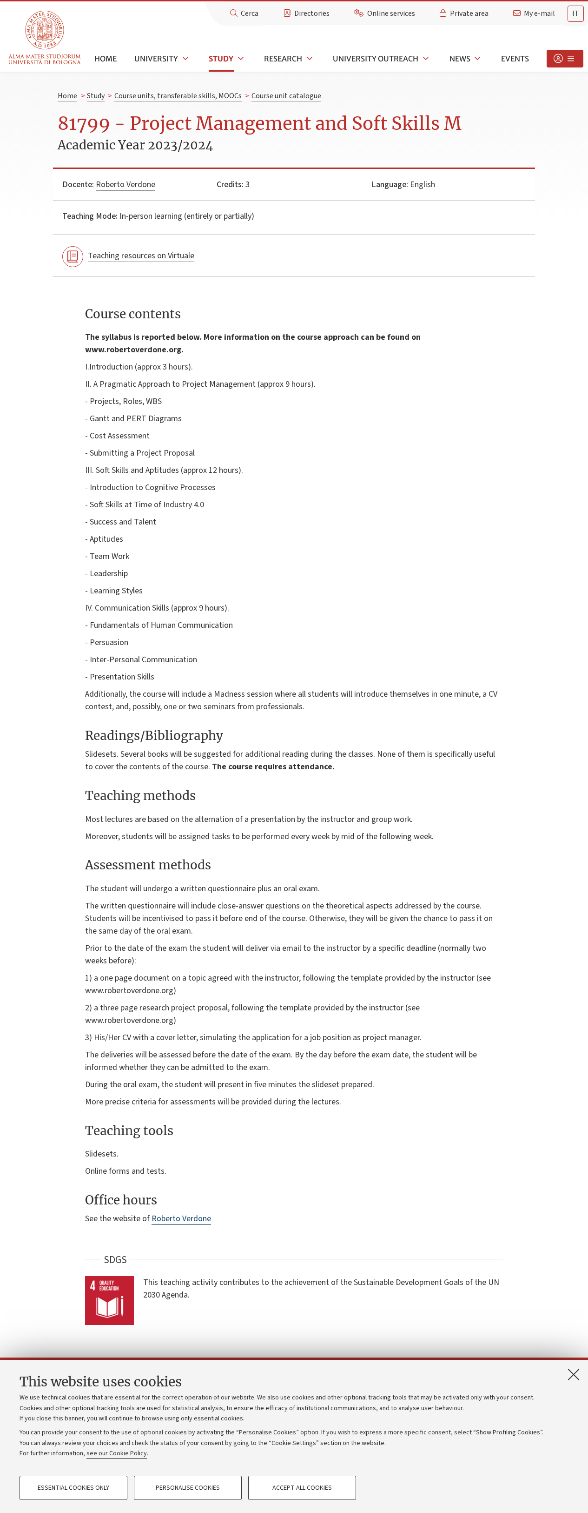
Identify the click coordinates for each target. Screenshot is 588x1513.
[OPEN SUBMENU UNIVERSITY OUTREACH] (424, 58)
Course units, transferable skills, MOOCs (178, 96)
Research (283, 58)
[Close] (573, 1374)
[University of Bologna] (45, 37)
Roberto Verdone (125, 184)
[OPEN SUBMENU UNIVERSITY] (184, 58)
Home (105, 58)
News (459, 58)
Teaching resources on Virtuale (141, 256)
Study (221, 58)
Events (515, 58)
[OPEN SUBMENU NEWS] (476, 58)
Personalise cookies (188, 1488)
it (575, 13)
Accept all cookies (302, 1488)
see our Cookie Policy (116, 1453)
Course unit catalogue (286, 96)
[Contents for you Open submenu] (565, 58)
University (156, 58)
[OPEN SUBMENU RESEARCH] (308, 58)
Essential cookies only (73, 1488)
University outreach (375, 58)
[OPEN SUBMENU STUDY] (239, 58)
